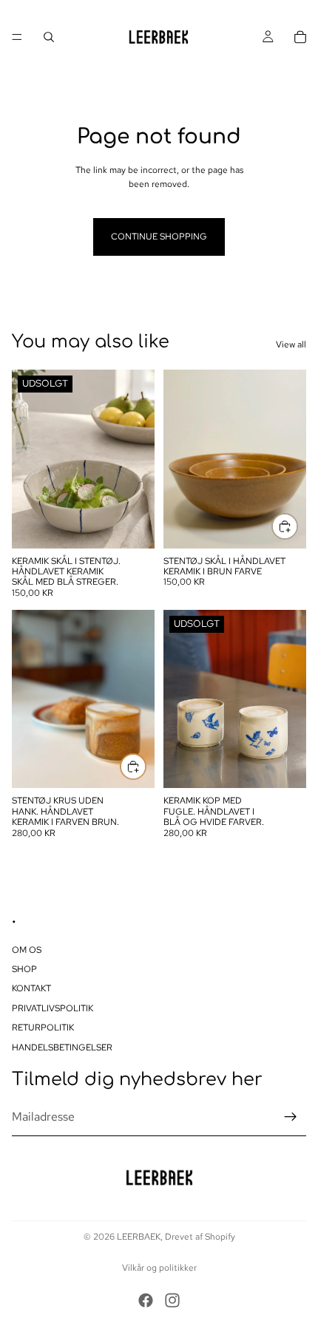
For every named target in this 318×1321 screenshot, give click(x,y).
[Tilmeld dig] (290, 1116)
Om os (26, 949)
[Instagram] (172, 1300)
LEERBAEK (138, 1237)
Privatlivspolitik (52, 1007)
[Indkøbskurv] (300, 37)
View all (291, 344)
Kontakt (31, 988)
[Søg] (49, 37)
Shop (24, 969)
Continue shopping (159, 236)
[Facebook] (146, 1300)
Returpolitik (43, 1027)
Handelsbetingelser (62, 1047)
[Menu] (17, 37)
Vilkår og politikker (159, 1268)
